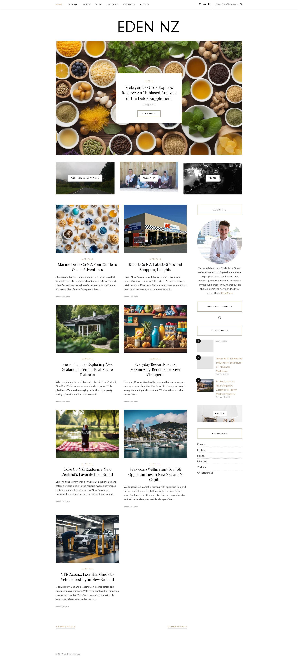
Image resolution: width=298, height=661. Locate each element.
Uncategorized (205, 472)
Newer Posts (66, 626)
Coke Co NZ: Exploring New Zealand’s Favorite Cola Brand (87, 472)
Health (86, 4)
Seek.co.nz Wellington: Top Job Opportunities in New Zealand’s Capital (155, 474)
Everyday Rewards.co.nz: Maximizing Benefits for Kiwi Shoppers (155, 369)
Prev (61, 97)
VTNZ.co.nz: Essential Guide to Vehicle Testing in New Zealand (87, 577)
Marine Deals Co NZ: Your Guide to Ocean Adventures (87, 267)
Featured (202, 449)
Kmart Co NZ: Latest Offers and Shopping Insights (155, 267)
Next (237, 97)
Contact (144, 4)
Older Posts (177, 626)
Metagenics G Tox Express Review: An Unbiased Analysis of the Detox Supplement (149, 92)
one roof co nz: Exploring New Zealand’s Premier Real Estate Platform (87, 369)
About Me (112, 4)
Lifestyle (72, 4)
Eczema (201, 444)
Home (59, 4)
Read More (149, 114)
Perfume (202, 467)
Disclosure (129, 4)
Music (99, 4)
